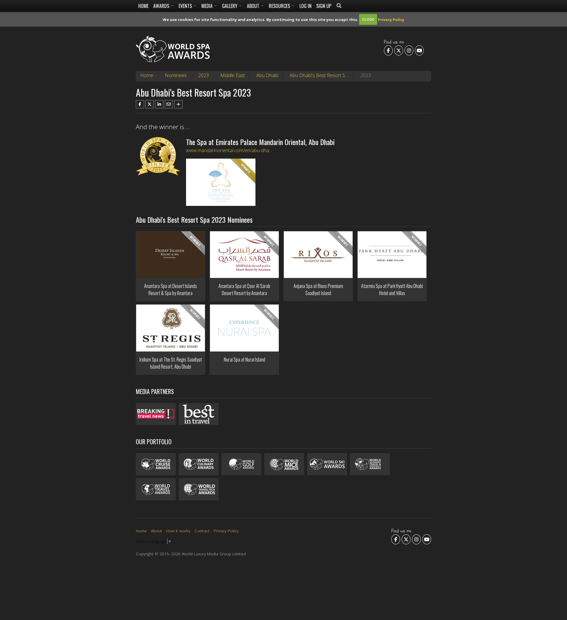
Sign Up (323, 5)
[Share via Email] (169, 104)
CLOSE (368, 19)
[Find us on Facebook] (388, 50)
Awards (161, 5)
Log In (305, 5)
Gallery (230, 5)
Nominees (176, 75)
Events (186, 5)
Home (143, 5)
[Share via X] (150, 104)
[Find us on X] (398, 50)
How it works (178, 530)
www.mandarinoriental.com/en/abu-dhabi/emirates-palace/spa (251, 150)
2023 (203, 75)
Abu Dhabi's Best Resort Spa (320, 75)
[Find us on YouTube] (419, 50)
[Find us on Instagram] (409, 50)
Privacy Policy (391, 19)
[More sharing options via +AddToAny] (178, 104)
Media (207, 5)
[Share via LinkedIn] (159, 104)
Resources (280, 5)
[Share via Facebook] (140, 104)
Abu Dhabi (267, 75)
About (253, 5)
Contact (202, 530)
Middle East (232, 75)
